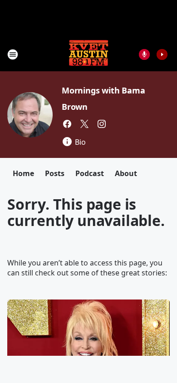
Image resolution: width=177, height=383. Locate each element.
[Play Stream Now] (162, 54)
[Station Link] (88, 54)
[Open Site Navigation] (12, 54)
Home (23, 173)
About (126, 173)
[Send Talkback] (144, 54)
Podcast (89, 173)
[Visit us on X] (84, 123)
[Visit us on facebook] (67, 123)
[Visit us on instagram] (101, 123)
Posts (54, 173)
